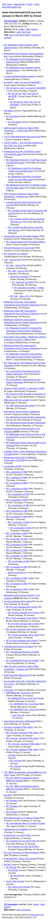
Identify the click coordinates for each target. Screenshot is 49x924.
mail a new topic (23, 32)
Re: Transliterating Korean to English (22, 660)
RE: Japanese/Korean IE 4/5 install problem (25, 242)
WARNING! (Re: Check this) (18, 693)
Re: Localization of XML (16, 477)
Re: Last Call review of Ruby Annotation (21, 853)
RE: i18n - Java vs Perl (18, 271)
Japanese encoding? (19, 277)
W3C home (7, 4)
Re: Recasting (12, 116)
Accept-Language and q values (18, 601)
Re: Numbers (12, 801)
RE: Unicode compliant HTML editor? (22, 733)
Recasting (8, 111)
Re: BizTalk (11, 867)
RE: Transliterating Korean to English (22, 652)
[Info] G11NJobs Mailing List (16, 675)
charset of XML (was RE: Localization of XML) (24, 388)
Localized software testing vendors (19, 76)
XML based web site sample (16, 400)
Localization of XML (12, 466)
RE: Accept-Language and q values (22, 607)
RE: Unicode (15, 761)
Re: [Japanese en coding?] (16, 254)
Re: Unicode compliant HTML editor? (24, 744)
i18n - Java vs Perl (12, 260)
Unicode (12, 755)
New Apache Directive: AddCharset (19, 721)
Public (30, 4)
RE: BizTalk (15, 876)
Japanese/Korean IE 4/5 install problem (21, 236)
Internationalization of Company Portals (21, 818)
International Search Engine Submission (22, 412)
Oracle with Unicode (15, 881)
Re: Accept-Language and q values (23, 613)
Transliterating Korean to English (18, 646)
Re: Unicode (15, 766)
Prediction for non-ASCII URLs (17, 835)
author (22, 29)
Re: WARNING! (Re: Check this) (22, 698)
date (28, 29)
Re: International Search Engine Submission (26, 417)
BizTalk (7, 865)
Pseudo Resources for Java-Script (19, 248)
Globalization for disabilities (16, 829)
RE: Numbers (12, 806)
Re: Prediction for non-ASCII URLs (21, 841)
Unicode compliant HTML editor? (18, 727)
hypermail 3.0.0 (36, 915)
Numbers (8, 795)
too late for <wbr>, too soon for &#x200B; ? (23, 82)
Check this (8, 690)
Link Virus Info (18, 715)
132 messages (11, 21)
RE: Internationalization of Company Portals (25, 823)
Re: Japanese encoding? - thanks (29, 288)
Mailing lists (19, 4)
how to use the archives (19, 35)
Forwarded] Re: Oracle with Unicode (20, 859)
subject (34, 29)
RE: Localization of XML (16, 472)
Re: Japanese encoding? (23, 282)
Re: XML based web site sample (20, 406)
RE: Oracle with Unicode (19, 887)
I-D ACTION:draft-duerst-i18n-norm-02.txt (22, 137)
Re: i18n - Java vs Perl (16, 265)
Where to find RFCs (17, 573)
